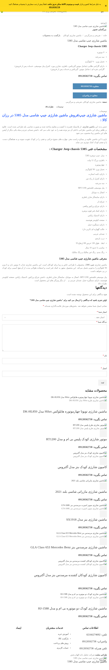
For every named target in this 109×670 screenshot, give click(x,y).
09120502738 (54, 7)
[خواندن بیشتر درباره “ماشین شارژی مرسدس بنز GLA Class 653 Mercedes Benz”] (103, 541)
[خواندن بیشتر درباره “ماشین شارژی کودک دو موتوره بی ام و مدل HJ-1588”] (103, 602)
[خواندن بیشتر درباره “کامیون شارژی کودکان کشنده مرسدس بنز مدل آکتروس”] (103, 569)
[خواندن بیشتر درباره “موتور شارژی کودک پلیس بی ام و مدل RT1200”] (103, 433)
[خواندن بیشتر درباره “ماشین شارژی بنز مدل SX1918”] (103, 513)
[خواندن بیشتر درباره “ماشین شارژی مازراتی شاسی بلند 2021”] (103, 486)
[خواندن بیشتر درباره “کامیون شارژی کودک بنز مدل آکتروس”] (103, 461)
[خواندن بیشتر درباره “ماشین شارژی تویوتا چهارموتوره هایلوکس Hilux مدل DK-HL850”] (103, 405)
